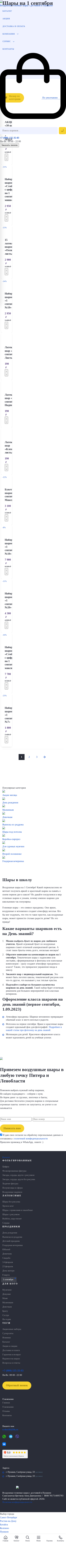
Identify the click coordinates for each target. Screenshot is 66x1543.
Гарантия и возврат (11, 1354)
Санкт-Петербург (8, 1517)
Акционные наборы (11, 1329)
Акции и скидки (9, 1346)
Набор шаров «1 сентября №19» (10, 300)
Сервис (7, 41)
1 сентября (8, 1279)
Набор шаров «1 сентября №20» (10, 600)
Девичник (7, 1254)
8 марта (6, 1275)
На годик (6, 1319)
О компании (8, 1407)
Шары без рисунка (11, 1202)
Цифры (5, 1166)
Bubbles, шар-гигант (12, 1218)
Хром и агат (8, 1206)
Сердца (5, 1223)
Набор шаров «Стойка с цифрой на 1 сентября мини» (10, 189)
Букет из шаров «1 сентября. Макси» (11, 494)
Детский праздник (11, 1241)
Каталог (7, 11)
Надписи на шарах (11, 1358)
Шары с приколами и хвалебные (17, 1210)
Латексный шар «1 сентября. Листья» (12, 352)
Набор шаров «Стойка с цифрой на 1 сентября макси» (10, 657)
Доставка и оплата (14, 26)
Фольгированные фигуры (14, 1171)
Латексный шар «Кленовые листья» (12, 447)
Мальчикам (7, 1302)
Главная (6, 1403)
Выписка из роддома (12, 1237)
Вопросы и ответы (11, 1363)
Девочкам (7, 1307)
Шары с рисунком (10, 1214)
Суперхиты (7, 1333)
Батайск (4, 1524)
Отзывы (6, 1411)
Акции (6, 19)
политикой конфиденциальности (31, 1138)
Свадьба (6, 1258)
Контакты (8, 49)
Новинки (6, 1337)
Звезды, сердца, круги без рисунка (18, 1179)
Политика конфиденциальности (17, 1502)
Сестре (5, 1315)
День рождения (9, 1233)
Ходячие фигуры (10, 1183)
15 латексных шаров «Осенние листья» (11, 246)
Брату (5, 1311)
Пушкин (4, 1531)
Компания (9, 34)
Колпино (4, 1528)
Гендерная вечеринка (12, 1245)
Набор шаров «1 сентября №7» (10, 714)
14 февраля (7, 1262)
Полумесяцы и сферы (12, 1188)
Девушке (6, 1294)
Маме (5, 1298)
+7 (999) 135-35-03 (9, 138)
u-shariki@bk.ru (10, 1429)
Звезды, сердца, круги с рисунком (18, 1175)
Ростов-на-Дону (8, 1521)
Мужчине (7, 1290)
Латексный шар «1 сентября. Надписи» (12, 400)
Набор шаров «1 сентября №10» (10, 546)
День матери (8, 1271)
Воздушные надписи (12, 1192)
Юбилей (6, 1249)
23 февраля (7, 1266)
